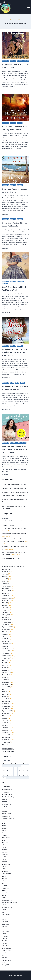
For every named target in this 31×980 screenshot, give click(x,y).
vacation (4, 953)
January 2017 (6, 730)
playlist (4, 890)
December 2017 (7, 703)
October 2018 (6, 682)
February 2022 (6, 586)
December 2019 (7, 648)
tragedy (4, 938)
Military (4, 866)
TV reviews (5, 945)
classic (4, 809)
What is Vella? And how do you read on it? (14, 484)
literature (4, 854)
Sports (4, 919)
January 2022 (6, 588)
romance (19, 60)
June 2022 (5, 576)
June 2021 (5, 605)
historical (20, 281)
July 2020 (5, 631)
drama (12, 382)
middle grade (6, 864)
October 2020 (6, 624)
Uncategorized (6, 948)
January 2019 (6, 675)
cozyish (4, 821)
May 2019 (5, 665)
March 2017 (5, 725)
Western (26, 60)
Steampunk (5, 924)
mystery (19, 123)
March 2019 (5, 670)
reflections (5, 905)
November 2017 (7, 706)
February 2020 (6, 643)
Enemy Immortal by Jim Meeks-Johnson (14, 488)
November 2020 (7, 622)
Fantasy (4, 833)
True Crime (5, 941)
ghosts (4, 840)
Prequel (4, 897)
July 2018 (5, 689)
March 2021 (5, 612)
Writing (4, 962)
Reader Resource (7, 900)
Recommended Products (9, 902)
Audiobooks (5, 60)
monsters (5, 871)
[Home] (10, 19)
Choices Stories (6, 804)
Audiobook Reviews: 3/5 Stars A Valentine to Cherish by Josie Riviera (15, 352)
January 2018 (6, 701)
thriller (4, 933)
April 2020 (5, 639)
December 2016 (7, 732)
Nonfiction (5, 885)
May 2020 (5, 636)
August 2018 (6, 687)
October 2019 (6, 653)
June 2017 (5, 718)
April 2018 (5, 696)
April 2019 (5, 667)
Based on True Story (8, 797)
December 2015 (7, 739)
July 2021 (5, 603)
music (4, 876)
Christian (13, 60)
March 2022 (5, 583)
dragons (4, 823)
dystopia (4, 828)
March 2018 (5, 699)
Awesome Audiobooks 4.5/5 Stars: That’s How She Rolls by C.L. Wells (14, 449)
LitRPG (4, 857)
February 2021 (6, 615)
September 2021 (7, 598)
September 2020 (7, 627)
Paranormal (5, 888)
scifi (3, 912)
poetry (4, 895)
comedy (4, 811)
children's (4, 801)
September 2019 (7, 655)
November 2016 (7, 735)
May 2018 (5, 694)
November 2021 (7, 593)
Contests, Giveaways (8, 818)
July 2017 (5, 715)
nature (4, 881)
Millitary (4, 869)
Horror (4, 847)
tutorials (4, 943)
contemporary (6, 816)
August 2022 (6, 571)
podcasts (5, 893)
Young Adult (5, 965)
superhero (5, 926)
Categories (5, 518)
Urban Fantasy (6, 950)
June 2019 (5, 663)
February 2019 (6, 672)
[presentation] (15, 45)
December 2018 (7, 677)
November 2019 (7, 651)
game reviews (6, 837)
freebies (4, 835)
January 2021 (6, 617)
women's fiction (21, 442)
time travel (5, 936)
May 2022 (5, 579)
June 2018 (5, 691)
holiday (4, 845)
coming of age (6, 813)
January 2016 (6, 737)
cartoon (4, 799)
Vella (3, 955)
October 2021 (6, 595)
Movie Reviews (6, 873)
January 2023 (6, 569)
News (3, 883)
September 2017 (7, 711)
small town (5, 917)
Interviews (5, 849)
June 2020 (5, 634)
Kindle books (6, 852)
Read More (6, 89)
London (4, 859)
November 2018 (7, 679)
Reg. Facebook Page (11, 559)
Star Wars (5, 921)
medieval (4, 861)
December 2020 (7, 619)
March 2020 (5, 641)
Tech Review (5, 931)
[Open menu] (28, 7)
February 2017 (6, 727)
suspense (5, 929)
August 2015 (6, 742)
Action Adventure (7, 789)
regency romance (7, 907)
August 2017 (6, 713)
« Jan (3, 782)
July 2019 (5, 660)
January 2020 (6, 646)
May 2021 (5, 607)
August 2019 (6, 658)
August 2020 (6, 629)
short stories (6, 914)
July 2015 (5, 744)
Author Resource (7, 794)
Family (17, 382)
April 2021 (5, 610)
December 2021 (7, 591)
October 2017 (6, 708)
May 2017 (5, 720)
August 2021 (6, 600)
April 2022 (5, 581)
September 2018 (7, 684)
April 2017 (5, 723)
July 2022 (5, 574)
